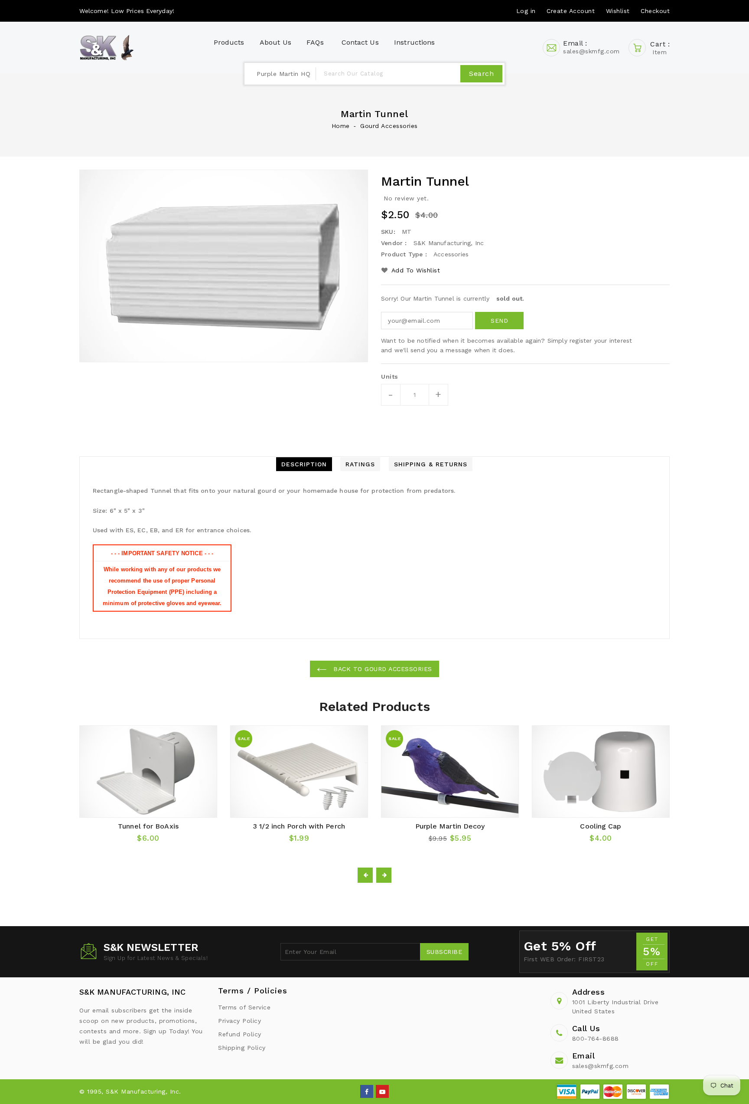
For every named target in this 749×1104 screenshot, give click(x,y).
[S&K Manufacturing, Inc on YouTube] (382, 1091)
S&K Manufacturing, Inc (132, 991)
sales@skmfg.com (600, 1065)
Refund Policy (239, 1034)
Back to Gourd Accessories (381, 668)
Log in (526, 10)
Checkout (655, 10)
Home (341, 125)
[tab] (304, 464)
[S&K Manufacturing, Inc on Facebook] (367, 1091)
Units (389, 376)
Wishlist (618, 10)
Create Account (571, 10)
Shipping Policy (242, 1047)
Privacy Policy (239, 1020)
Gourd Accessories (389, 125)
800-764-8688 (595, 1038)
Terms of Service (244, 1007)
